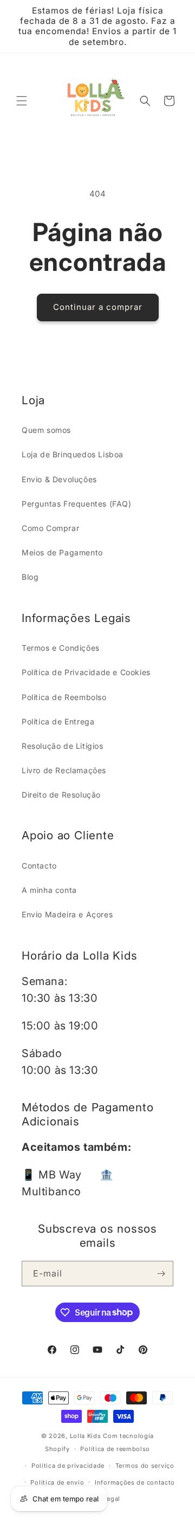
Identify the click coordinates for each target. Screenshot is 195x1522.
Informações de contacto (135, 1482)
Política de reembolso (115, 1449)
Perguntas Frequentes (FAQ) (77, 503)
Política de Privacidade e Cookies (86, 672)
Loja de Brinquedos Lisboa (72, 454)
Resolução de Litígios (62, 745)
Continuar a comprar (97, 307)
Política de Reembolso (64, 697)
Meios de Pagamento (62, 552)
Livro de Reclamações (64, 770)
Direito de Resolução (61, 794)
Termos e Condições (61, 647)
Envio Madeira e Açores (67, 914)
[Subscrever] (161, 1273)
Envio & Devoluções (59, 479)
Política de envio (57, 1482)
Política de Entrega (58, 721)
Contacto (39, 865)
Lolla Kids (85, 1436)
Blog (30, 576)
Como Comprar (50, 528)
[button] (22, 101)
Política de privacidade (68, 1465)
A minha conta (49, 890)
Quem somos (46, 430)
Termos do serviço (144, 1465)
